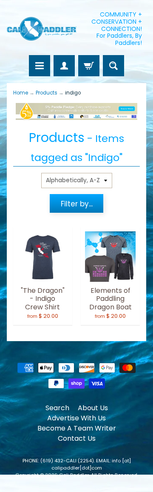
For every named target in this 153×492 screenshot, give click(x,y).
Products (46, 92)
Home (20, 92)
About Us (93, 408)
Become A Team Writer (76, 428)
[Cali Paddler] (41, 29)
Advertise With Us (76, 418)
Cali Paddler (74, 475)
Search (57, 408)
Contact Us (77, 438)
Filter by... (77, 204)
